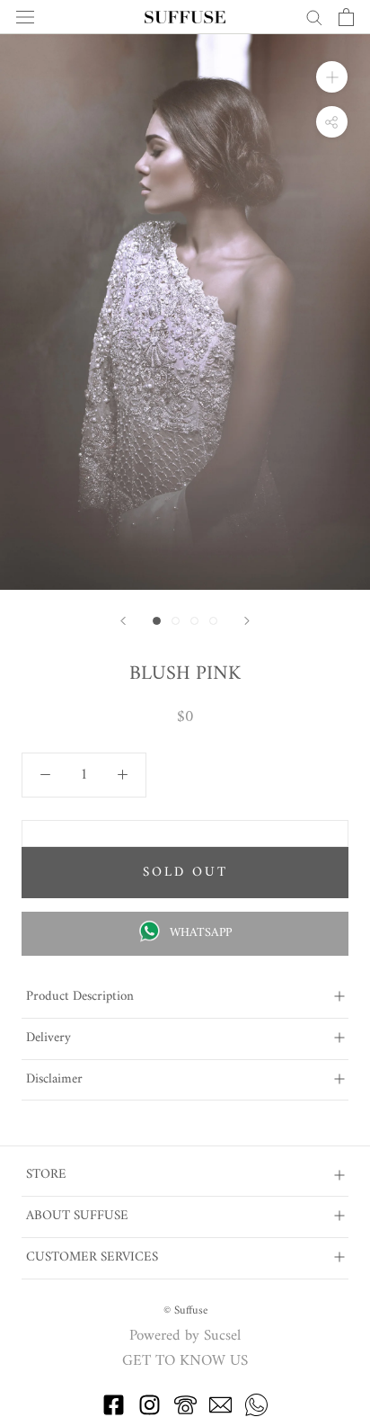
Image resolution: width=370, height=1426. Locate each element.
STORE (46, 1175)
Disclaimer (54, 1079)
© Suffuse (185, 1310)
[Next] (247, 621)
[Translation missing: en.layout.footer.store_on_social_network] (113, 1412)
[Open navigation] (25, 17)
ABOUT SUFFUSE (77, 1216)
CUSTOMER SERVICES (92, 1257)
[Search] (314, 16)
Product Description (80, 997)
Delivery (48, 1038)
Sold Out (185, 872)
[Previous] (123, 621)
